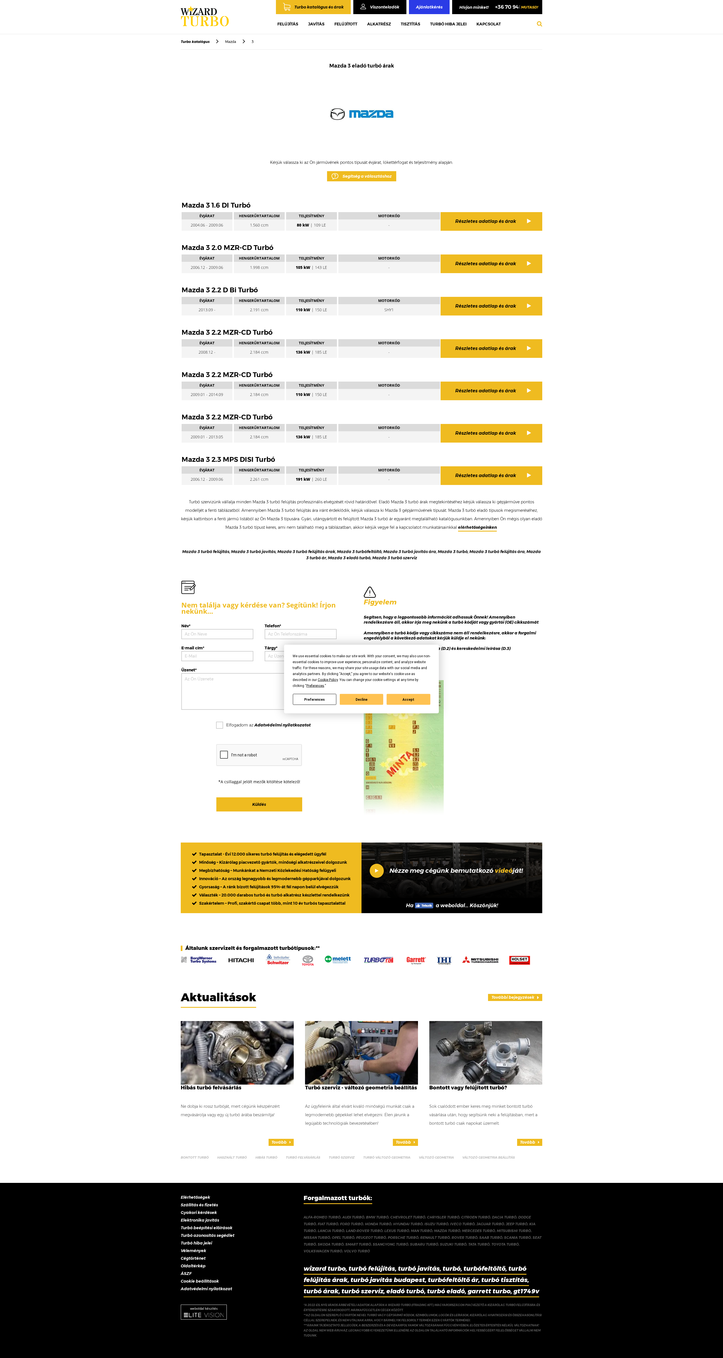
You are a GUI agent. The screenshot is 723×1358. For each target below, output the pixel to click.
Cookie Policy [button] (328, 680)
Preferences (314, 699)
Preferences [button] (315, 686)
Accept (408, 699)
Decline (361, 699)
